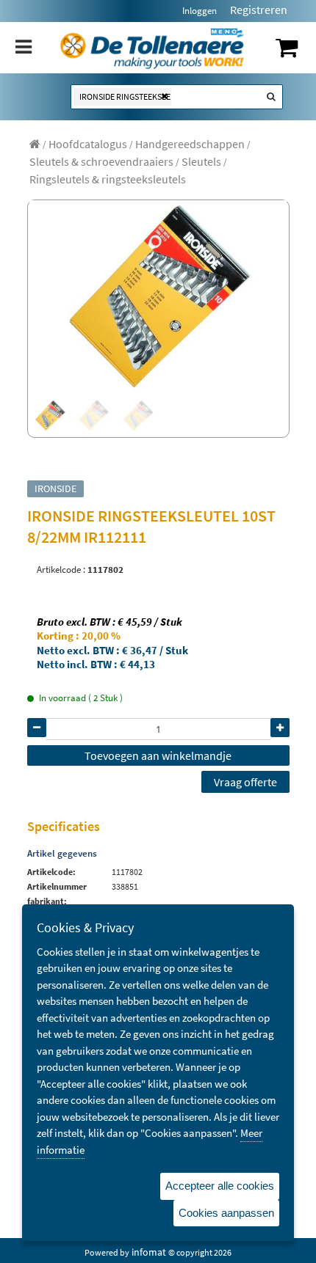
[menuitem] (88, 144)
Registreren (258, 9)
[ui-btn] (36, 727)
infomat (148, 1252)
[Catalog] (34, 143)
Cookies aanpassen (226, 1213)
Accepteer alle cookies (219, 1185)
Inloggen (199, 10)
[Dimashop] (152, 47)
